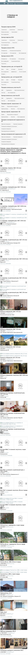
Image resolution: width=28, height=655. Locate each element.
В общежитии (4, 50)
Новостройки (14, 32)
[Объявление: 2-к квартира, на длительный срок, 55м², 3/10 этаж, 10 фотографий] (7, 257)
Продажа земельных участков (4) (11, 87)
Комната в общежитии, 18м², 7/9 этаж (10, 311)
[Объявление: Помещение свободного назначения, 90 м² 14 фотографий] (13, 649)
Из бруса (3, 74)
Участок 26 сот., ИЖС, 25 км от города (10, 562)
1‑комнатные (4, 29)
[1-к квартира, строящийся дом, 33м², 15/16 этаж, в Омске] (7, 204)
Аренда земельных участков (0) (10, 95)
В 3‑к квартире (13, 53)
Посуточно (14, 42)
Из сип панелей (22, 71)
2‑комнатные (12, 29)
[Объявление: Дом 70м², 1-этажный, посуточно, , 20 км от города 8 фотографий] (7, 488)
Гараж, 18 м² (3, 612)
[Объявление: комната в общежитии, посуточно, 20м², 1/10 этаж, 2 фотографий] (13, 373)
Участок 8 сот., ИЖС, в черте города (10, 574)
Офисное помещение (5, 124)
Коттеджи (13, 69)
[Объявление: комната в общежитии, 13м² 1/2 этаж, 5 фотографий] (13, 345)
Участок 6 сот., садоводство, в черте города (12, 525)
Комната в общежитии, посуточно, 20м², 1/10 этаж (14, 375)
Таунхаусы (20, 69)
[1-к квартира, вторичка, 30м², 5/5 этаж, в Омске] (7, 166)
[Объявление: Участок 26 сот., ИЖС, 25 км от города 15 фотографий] (13, 560)
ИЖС (2, 90)
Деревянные (14, 71)
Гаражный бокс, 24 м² (6, 593)
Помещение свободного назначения (9, 126)
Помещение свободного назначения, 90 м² (11, 650)
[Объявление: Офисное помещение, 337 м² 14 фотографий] (13, 629)
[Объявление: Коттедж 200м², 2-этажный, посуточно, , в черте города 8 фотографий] (7, 448)
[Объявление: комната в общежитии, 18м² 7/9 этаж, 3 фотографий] (13, 310)
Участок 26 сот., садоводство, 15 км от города (12, 544)
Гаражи (2, 106)
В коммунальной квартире (15, 50)
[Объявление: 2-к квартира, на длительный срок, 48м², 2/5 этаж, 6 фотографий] (14, 287)
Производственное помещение (8, 131)
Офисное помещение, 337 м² (8, 631)
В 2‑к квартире (4, 53)
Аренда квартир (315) (7, 37)
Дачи (7, 69)
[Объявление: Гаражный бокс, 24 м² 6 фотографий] (13, 591)
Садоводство (9, 90)
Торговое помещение (17, 124)
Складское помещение (6, 128)
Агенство (3, 92)
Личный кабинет (20, 3)
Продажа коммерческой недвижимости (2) (13, 120)
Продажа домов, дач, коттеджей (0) (11, 66)
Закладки (12, 3)
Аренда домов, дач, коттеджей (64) (11, 77)
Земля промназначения (19, 90)
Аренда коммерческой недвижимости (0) (13, 134)
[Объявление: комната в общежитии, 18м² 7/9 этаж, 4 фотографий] (13, 327)
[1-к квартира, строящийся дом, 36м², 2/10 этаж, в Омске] (14, 215)
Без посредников (5, 34)
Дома (2, 69)
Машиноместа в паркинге (12, 106)
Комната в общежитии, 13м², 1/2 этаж (10, 347)
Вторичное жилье (5, 32)
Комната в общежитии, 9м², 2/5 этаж (10, 357)
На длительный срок (5, 42)
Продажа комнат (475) (7, 48)
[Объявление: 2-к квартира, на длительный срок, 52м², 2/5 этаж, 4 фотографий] (7, 238)
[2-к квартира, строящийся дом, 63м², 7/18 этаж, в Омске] (7, 185)
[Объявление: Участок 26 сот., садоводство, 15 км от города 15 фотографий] (13, 542)
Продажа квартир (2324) (8, 26)
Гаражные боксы (4, 108)
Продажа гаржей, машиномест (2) (11, 103)
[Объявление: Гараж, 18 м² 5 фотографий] (13, 610)
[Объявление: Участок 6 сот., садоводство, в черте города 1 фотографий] (13, 523)
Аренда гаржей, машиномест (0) (10, 111)
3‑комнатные (20, 29)
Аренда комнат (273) (7, 56)
